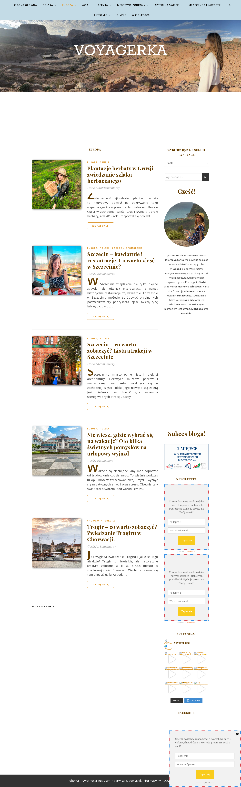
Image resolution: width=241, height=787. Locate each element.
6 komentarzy (106, 461)
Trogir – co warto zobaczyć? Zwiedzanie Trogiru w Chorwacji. (122, 533)
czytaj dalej (100, 225)
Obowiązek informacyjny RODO (148, 781)
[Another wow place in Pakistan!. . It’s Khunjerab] (172, 689)
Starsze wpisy (45, 606)
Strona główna (25, 5)
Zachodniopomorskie (127, 248)
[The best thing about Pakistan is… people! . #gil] (201, 674)
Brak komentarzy (108, 188)
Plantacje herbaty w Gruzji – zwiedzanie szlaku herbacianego (122, 174)
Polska (48, 5)
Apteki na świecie (167, 5)
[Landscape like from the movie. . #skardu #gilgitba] (172, 659)
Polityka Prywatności (82, 781)
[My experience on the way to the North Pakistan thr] (201, 689)
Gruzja (104, 162)
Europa (67, 5)
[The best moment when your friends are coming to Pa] (172, 674)
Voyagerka (120, 51)
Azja (85, 5)
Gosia (91, 188)
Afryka (103, 5)
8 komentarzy (106, 364)
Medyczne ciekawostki (205, 5)
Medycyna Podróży (131, 5)
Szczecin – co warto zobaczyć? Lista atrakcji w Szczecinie (119, 350)
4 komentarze (106, 274)
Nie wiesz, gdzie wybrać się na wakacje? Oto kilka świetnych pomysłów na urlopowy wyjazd (120, 444)
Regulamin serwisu (111, 781)
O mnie (121, 15)
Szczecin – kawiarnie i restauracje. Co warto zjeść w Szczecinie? (121, 260)
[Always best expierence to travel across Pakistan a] (201, 659)
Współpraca (141, 15)
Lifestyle (100, 15)
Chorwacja (94, 520)
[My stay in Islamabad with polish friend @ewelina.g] (186, 659)
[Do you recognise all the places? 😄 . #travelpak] (186, 689)
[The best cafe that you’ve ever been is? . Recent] (186, 674)
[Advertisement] (120, 116)
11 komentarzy (106, 546)
